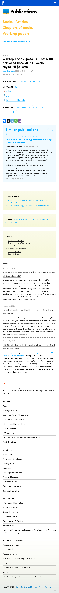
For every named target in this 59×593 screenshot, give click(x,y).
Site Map (48, 587)
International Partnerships (14, 424)
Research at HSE (24, 42)
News (6, 263)
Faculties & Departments (13, 419)
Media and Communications (30, 81)
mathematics (10, 205)
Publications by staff (11, 545)
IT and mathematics (24, 202)
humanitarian (10, 202)
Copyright (28, 587)
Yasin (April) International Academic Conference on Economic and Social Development (29, 531)
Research (8, 498)
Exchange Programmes (12, 472)
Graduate (7, 468)
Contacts (19, 587)
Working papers (16, 33)
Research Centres (10, 507)
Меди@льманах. (9, 71)
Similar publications (21, 129)
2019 (7, 222)
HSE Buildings (8, 433)
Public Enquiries (9, 442)
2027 (16, 219)
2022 (39, 219)
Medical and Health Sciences (19, 248)
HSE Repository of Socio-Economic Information (23, 576)
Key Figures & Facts (11, 410)
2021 (44, 219)
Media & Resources (14, 540)
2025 (25, 219)
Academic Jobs (9, 525)
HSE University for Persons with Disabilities (21, 437)
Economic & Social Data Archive (16, 567)
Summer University (11, 477)
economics (26, 200)
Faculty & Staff (9, 428)
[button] (6, 134)
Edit (55, 590)
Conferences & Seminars (13, 521)
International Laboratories (14, 503)
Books (8, 21)
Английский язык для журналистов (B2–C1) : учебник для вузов (29, 141)
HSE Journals (8, 549)
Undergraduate (9, 463)
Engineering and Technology (19, 243)
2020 (48, 219)
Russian (17, 87)
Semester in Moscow (12, 486)
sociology (20, 205)
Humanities (12, 245)
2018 (12, 222)
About (6, 401)
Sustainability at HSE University (16, 415)
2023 (34, 219)
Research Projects (10, 512)
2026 (20, 219)
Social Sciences (14, 254)
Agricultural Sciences (16, 240)
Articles (21, 21)
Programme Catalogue (12, 459)
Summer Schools (10, 481)
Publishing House (10, 554)
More (17, 222)
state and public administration (37, 205)
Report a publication (10, 42)
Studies (7, 449)
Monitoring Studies (11, 516)
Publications (23, 11)
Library (5, 563)
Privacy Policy (38, 587)
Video (5, 572)
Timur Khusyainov (9, 352)
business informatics (13, 200)
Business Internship (11, 490)
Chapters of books (18, 27)
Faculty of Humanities (41, 352)
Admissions (7, 454)
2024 (30, 219)
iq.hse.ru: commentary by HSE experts (19, 558)
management (41, 202)
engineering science (39, 200)
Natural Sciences (14, 251)
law (33, 202)
